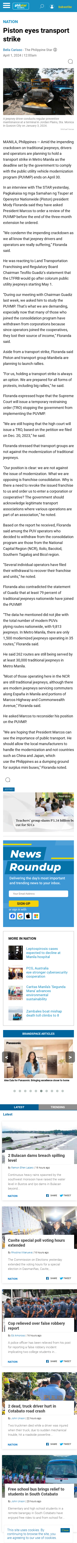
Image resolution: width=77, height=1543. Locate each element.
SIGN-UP (23, 904)
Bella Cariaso (12, 50)
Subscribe (65, 7)
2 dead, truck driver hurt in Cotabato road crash (32, 1408)
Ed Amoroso (18, 1335)
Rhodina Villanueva (21, 1252)
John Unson (18, 1418)
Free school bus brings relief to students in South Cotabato (36, 1491)
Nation (10, 21)
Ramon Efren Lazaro (22, 1167)
